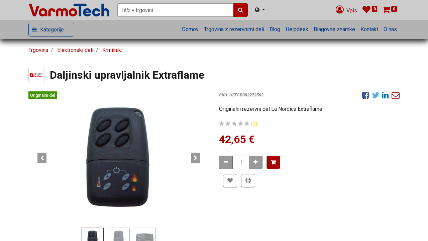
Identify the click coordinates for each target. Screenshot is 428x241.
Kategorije (52, 29)
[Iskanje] (240, 10)
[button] (42, 158)
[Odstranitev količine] (226, 162)
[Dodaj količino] (255, 162)
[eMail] (396, 95)
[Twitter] (375, 95)
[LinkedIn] (385, 95)
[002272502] (118, 158)
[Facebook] (365, 95)
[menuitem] (190, 29)
